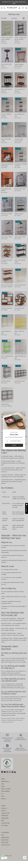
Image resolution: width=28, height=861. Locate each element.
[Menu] (1, 8)
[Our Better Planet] (12, 8)
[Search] (5, 8)
